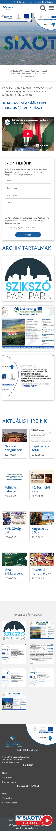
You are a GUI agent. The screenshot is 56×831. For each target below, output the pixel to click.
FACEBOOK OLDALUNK (20, 73)
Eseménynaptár (9, 782)
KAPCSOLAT (41, 73)
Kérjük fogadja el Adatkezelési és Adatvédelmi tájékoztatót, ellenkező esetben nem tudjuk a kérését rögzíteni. (27, 221)
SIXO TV (39, 88)
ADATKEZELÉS (32, 71)
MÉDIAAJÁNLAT (28, 76)
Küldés (28, 235)
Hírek (4, 773)
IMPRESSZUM (15, 71)
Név (7, 179)
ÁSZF (44, 71)
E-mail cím (10, 194)
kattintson (14, 762)
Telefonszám (11, 186)
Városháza (7, 777)
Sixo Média (24, 88)
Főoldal (8, 88)
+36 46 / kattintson (15, 759)
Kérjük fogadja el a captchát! (20, 227)
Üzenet (8, 201)
